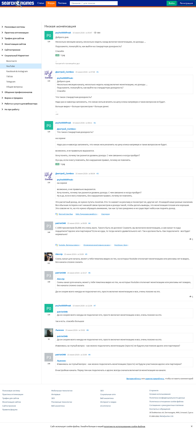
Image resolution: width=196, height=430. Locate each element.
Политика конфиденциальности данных (167, 397)
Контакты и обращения (159, 409)
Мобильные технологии (61, 390)
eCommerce (105, 405)
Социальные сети (108, 394)
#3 (98, 173)
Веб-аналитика (58, 405)
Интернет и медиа (108, 402)
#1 (98, 72)
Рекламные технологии (61, 402)
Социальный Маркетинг (17, 55)
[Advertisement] (98, 14)
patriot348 (60, 223)
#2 (95, 123)
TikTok (9, 76)
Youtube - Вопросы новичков (70, 245)
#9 (89, 354)
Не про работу (12, 109)
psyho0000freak (63, 32)
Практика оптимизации (17, 32)
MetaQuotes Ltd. (167, 416)
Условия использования (159, 394)
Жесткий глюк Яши (66, 214)
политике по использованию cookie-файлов (124, 426)
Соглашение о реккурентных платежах (166, 405)
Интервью (55, 394)
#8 (88, 330)
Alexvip (59, 254)
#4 (89, 223)
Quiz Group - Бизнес (121, 245)
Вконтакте (11, 60)
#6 (89, 273)
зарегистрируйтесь (154, 378)
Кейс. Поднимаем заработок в (87, 214)
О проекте (153, 390)
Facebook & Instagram (17, 71)
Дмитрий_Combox (64, 71)
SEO (53, 398)
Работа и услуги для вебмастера (21, 103)
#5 (86, 254)
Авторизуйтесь (133, 378)
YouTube (10, 66)
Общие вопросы (14, 86)
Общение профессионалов (18, 92)
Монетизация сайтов (15, 44)
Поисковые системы (15, 26)
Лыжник (59, 330)
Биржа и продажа (14, 97)
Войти (172, 3)
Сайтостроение (12, 49)
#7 (95, 305)
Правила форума (9, 409)
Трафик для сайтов (14, 38)
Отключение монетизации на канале (98, 245)
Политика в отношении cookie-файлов (166, 401)
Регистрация (186, 3)
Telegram (10, 81)
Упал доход (105, 214)
